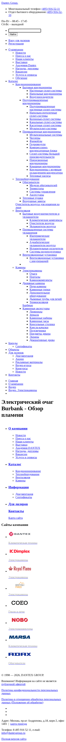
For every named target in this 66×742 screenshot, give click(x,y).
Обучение (21, 77)
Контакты (14, 374)
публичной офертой (13, 684)
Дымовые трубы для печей (46, 299)
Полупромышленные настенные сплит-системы (45, 108)
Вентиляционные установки (40, 254)
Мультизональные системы (46, 134)
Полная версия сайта (13, 738)
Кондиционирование (28, 84)
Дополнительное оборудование (40, 294)
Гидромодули (38, 144)
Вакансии (21, 71)
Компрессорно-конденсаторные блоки (43, 149)
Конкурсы (21, 368)
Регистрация (16, 43)
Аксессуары (37, 194)
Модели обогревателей (43, 185)
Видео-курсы (23, 365)
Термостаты (37, 188)
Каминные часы (39, 321)
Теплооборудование (27, 179)
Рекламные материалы (29, 362)
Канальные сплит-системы (46, 122)
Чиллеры (35, 137)
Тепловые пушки (33, 197)
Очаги (33, 273)
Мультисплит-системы (43, 128)
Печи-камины (38, 286)
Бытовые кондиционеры (37, 87)
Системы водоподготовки (45, 251)
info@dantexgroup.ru (13, 732)
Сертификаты (23, 346)
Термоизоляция (39, 302)
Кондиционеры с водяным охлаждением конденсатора (46, 171)
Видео (12, 387)
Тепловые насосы (40, 175)
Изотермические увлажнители (39, 237)
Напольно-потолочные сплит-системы (43, 114)
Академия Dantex (25, 65)
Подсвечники (38, 330)
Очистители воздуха (42, 223)
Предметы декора (40, 333)
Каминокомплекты (41, 280)
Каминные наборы (41, 317)
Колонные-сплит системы (45, 119)
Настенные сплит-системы (46, 90)
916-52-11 (51, 8)
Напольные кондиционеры (46, 93)
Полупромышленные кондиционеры (35, 102)
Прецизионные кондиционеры (39, 162)
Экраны (34, 336)
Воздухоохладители (41, 96)
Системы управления (42, 191)
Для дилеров (16, 352)
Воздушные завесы (34, 201)
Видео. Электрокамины (22, 390)
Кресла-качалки (39, 327)
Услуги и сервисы (26, 74)
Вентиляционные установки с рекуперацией (47, 259)
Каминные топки (40, 289)
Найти (13, 34)
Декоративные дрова (42, 340)
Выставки (21, 62)
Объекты (13, 349)
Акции (19, 358)
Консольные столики (42, 324)
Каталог (13, 81)
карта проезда (18, 723)
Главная (13, 380)
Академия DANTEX (27, 447)
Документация (24, 355)
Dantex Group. (9, 2)
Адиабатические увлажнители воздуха (43, 244)
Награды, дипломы (27, 68)
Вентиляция (22, 210)
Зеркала (34, 314)
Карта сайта (15, 517)
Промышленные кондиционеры (42, 131)
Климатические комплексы (46, 220)
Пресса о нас (23, 55)
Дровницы (36, 311)
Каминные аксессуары (36, 308)
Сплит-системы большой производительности (45, 155)
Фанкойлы (36, 141)
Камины (20, 267)
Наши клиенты (24, 59)
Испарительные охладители (46, 248)
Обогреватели (31, 182)
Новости (20, 52)
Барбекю (28, 305)
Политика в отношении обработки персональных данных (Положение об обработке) (31, 701)
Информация (18, 487)
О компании (15, 49)
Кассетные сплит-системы (45, 125)
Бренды (13, 343)
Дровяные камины (34, 283)
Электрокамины (32, 270)
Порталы (35, 276)
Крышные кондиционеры (45, 166)
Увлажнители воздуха (43, 226)
